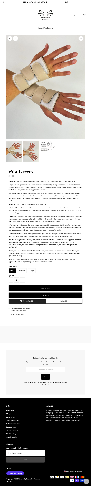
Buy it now (45, 295)
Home (40, 28)
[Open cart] (83, 15)
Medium (22, 270)
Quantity (11, 276)
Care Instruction (12, 437)
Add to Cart (45, 288)
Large (32, 270)
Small (12, 270)
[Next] (65, 2)
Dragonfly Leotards (26, 479)
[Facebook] (1, 2)
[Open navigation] (8, 15)
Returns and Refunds (13, 424)
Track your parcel (12, 420)
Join (45, 377)
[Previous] (25, 2)
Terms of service (12, 430)
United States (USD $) (74, 471)
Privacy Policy (11, 434)
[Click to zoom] (81, 38)
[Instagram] (3, 2)
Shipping (9, 414)
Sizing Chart (10, 417)
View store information (17, 314)
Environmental (11, 427)
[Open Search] (74, 15)
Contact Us (10, 410)
